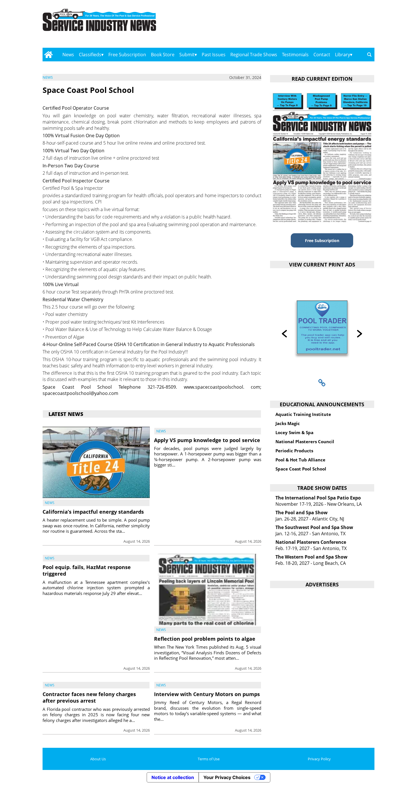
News (68, 54)
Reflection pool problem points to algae (204, 638)
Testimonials (295, 54)
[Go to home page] (48, 54)
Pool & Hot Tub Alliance (300, 460)
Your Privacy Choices (226, 777)
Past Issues (214, 54)
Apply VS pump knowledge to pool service (207, 440)
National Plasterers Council (304, 441)
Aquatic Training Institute (303, 414)
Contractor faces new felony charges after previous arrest (89, 697)
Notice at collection (172, 777)
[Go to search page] (369, 54)
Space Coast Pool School (300, 469)
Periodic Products (294, 450)
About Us (98, 758)
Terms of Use (209, 758)
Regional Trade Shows (253, 54)
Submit (187, 54)
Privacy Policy (319, 758)
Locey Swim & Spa (294, 432)
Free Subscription (127, 54)
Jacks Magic (287, 423)
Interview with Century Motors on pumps (207, 694)
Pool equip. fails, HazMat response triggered (87, 570)
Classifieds (90, 54)
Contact (321, 54)
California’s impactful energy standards (93, 511)
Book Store (162, 54)
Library (342, 54)
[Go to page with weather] (324, 25)
